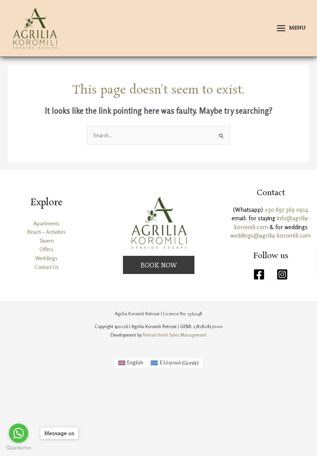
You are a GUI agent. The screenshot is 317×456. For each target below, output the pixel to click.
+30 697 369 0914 (286, 209)
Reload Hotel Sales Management (174, 335)
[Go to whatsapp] (18, 433)
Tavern (46, 241)
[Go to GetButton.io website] (18, 448)
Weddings (46, 258)
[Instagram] (282, 274)
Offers (46, 249)
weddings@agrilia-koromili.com (270, 235)
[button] (159, 264)
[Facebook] (259, 274)
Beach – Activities (46, 232)
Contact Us (46, 267)
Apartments (46, 223)
